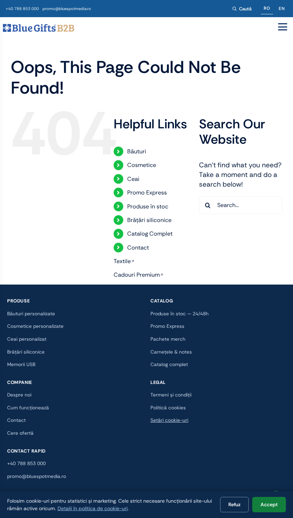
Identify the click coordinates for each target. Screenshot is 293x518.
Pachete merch (167, 339)
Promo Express (147, 192)
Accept (269, 504)
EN (281, 8)
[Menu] (282, 26)
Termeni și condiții (171, 395)
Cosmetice (141, 165)
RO (267, 8)
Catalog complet (169, 364)
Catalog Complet (150, 233)
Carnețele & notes (171, 352)
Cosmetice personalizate (35, 326)
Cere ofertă (20, 433)
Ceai (133, 179)
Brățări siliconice (149, 220)
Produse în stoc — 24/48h (179, 314)
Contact (138, 247)
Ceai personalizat (26, 339)
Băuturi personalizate (31, 314)
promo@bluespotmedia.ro (67, 8)
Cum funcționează (28, 408)
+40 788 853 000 (22, 8)
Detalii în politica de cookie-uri (93, 508)
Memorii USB (21, 364)
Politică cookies (168, 408)
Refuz (234, 504)
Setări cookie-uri (169, 420)
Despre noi (19, 395)
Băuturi (136, 151)
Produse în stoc (147, 206)
